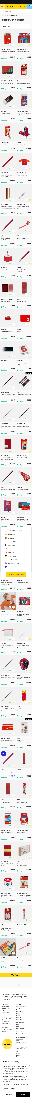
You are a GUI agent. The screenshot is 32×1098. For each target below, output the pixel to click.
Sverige (18, 1053)
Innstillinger (9, 1094)
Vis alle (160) (19, 1033)
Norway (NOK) (11, 538)
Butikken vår (5, 1012)
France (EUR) (11, 552)
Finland (18, 1056)
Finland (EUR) (11, 545)
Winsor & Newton (21, 1032)
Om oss (4, 1010)
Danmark (18, 1055)
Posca (18, 1030)
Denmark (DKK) (12, 541)
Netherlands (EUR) (13, 559)
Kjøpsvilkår (5, 1027)
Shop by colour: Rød (12, 15)
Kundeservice (6, 1006)
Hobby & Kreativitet (21, 1008)
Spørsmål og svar (7, 1008)
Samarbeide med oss (8, 1019)
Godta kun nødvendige (9, 1088)
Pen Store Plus (6, 1016)
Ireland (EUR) (11, 549)
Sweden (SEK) (11, 534)
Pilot (17, 1024)
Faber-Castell (20, 1028)
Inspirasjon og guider (7, 1018)
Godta (23, 1094)
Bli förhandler (5, 1021)
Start (3, 15)
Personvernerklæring (8, 1029)
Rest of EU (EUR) (12, 567)
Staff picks (19, 1019)
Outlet (18, 1015)
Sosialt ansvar (6, 1023)
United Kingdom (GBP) (13, 563)
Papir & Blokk (19, 1011)
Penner (18, 1010)
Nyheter (18, 1017)
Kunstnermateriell (21, 1006)
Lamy (17, 1026)
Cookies (4, 1031)
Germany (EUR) (12, 556)
